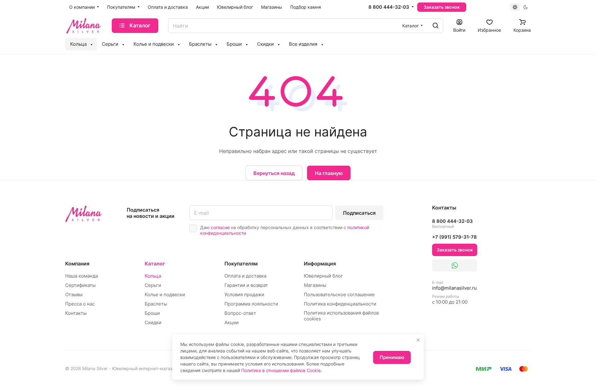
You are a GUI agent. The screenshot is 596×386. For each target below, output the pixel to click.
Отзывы (74, 294)
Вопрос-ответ (240, 313)
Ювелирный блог (323, 276)
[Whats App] (454, 265)
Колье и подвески (165, 294)
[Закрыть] (418, 340)
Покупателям (241, 263)
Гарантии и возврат (246, 285)
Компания (77, 263)
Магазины (315, 285)
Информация (320, 263)
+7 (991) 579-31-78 (454, 237)
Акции (231, 322)
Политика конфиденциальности (340, 304)
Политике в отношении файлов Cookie (281, 370)
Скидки (153, 322)
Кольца (153, 276)
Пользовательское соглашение (339, 294)
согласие (220, 227)
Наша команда (81, 276)
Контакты (76, 313)
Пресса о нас (80, 304)
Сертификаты (80, 285)
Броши (152, 313)
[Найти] (435, 25)
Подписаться (359, 213)
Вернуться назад (274, 173)
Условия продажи (244, 294)
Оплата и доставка (245, 276)
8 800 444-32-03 (388, 7)
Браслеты (156, 304)
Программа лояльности (251, 304)
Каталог (155, 263)
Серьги (153, 285)
